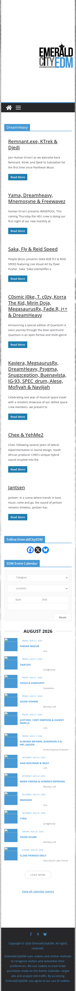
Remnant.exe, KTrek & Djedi (32, 144)
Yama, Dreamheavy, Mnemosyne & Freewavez (36, 198)
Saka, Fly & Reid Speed (33, 249)
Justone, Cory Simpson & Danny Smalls (42, 721)
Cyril (23, 818)
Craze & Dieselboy (32, 683)
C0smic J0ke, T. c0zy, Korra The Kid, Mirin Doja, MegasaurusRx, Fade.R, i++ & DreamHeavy (37, 305)
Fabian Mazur (29, 646)
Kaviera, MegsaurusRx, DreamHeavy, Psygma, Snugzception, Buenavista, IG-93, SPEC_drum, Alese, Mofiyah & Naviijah (37, 375)
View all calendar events (38, 891)
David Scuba (28, 837)
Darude (25, 664)
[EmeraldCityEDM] (9, 107)
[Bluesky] (45, 549)
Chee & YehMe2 (25, 434)
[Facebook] (30, 549)
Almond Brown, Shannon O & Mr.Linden (41, 743)
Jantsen (16, 487)
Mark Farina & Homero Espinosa (42, 781)
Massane (26, 800)
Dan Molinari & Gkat (34, 763)
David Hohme (29, 701)
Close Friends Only (33, 855)
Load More (38, 875)
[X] (37, 549)
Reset (62, 617)
